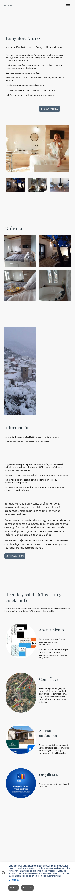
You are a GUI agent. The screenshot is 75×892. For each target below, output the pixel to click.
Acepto (13, 887)
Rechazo (27, 887)
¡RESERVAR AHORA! (49, 109)
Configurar (14, 880)
